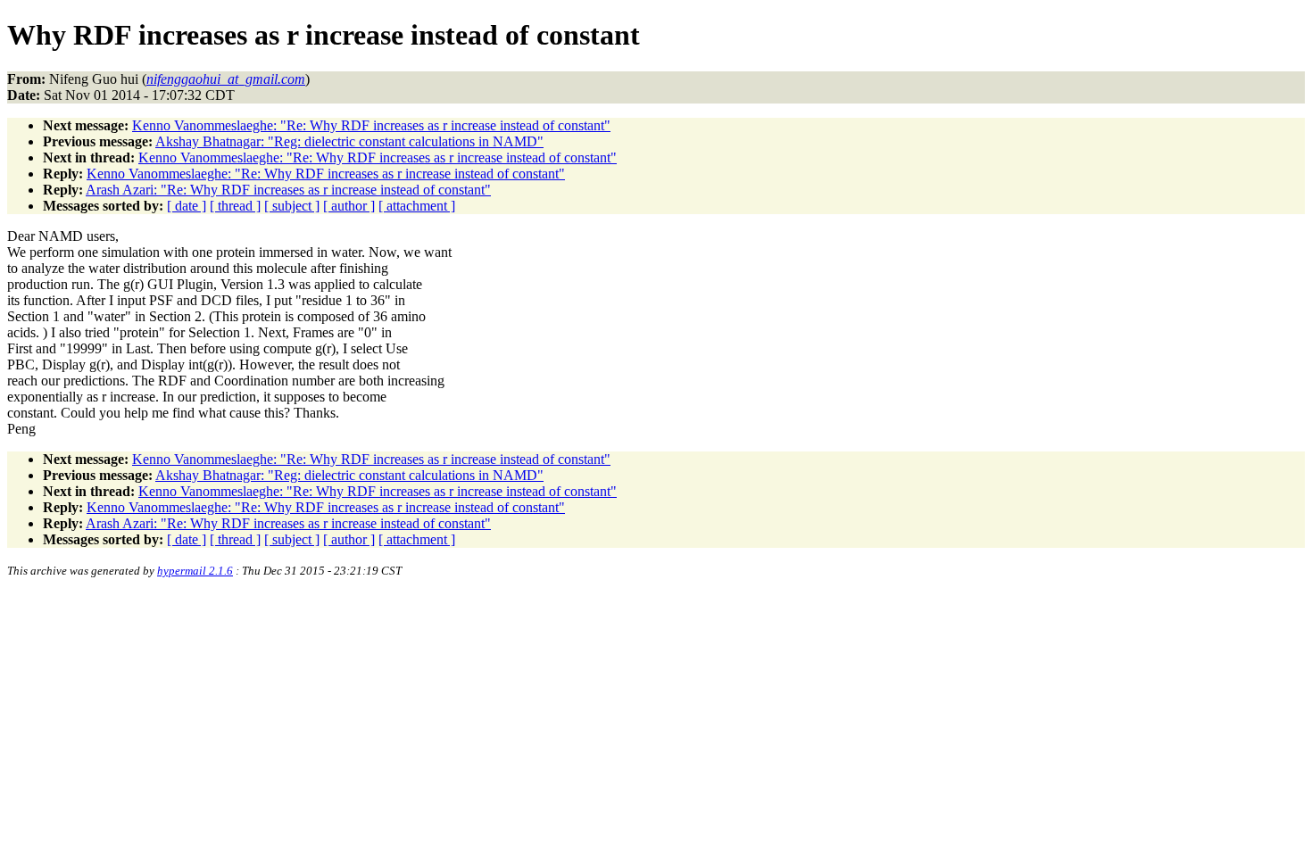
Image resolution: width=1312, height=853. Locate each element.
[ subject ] (292, 205)
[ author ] (349, 205)
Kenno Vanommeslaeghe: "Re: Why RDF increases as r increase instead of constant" (371, 125)
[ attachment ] (416, 205)
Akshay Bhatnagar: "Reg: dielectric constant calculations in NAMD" (349, 141)
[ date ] (186, 205)
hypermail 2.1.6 (195, 570)
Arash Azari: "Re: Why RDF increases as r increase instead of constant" (288, 189)
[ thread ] (235, 205)
